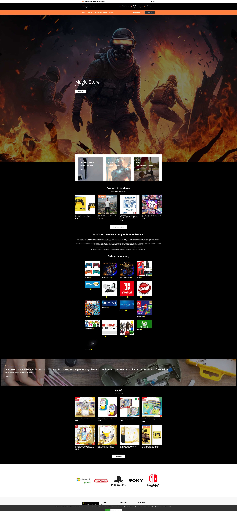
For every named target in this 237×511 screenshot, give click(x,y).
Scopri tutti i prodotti (118, 227)
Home (83, 12)
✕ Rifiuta (119, 509)
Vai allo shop (81, 91)
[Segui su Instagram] (154, 1)
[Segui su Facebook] (151, 1)
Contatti (111, 12)
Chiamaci (149, 12)
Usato (100, 12)
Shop (95, 12)
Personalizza (113, 509)
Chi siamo (89, 12)
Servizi (105, 12)
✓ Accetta (107, 509)
